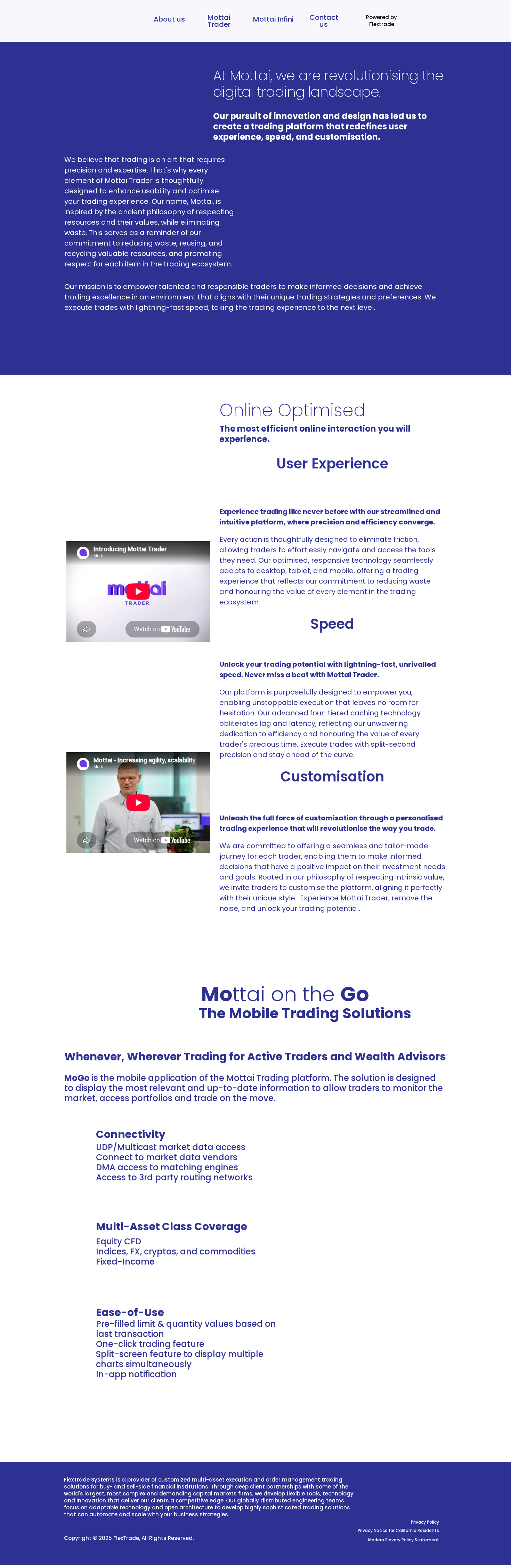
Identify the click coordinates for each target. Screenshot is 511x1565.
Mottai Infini (273, 19)
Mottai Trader (219, 21)
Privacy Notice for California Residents (398, 1530)
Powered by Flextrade (381, 21)
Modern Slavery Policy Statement (403, 1540)
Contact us (323, 21)
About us (169, 19)
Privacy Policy (425, 1522)
